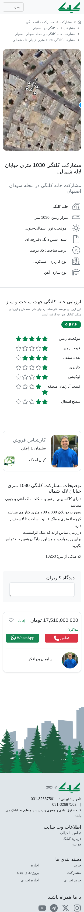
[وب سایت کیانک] (69, 7)
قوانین (76, 844)
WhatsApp (25, 638)
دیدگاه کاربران (60, 577)
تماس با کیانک (70, 833)
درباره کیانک (72, 839)
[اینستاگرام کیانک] (77, 908)
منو (17, 6)
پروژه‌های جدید (28, 873)
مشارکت (74, 873)
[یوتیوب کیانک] (42, 908)
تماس (64, 638)
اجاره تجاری (30, 880)
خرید (77, 865)
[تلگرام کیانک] (54, 908)
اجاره (35, 865)
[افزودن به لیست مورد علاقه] (11, 620)
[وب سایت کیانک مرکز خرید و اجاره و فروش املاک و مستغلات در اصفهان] (79, 22)
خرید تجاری (72, 880)
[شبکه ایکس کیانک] (66, 908)
